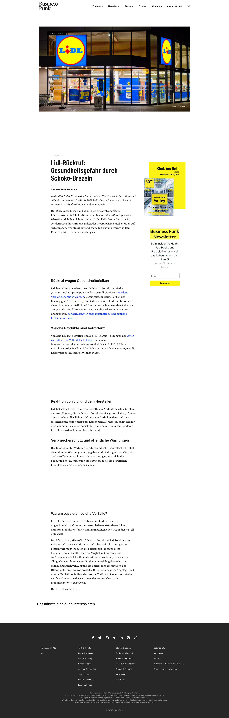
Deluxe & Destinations (56, 33)
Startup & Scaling (123, 648)
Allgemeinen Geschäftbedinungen (169, 664)
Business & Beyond (124, 653)
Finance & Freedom (124, 658)
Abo (42, 653)
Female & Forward (124, 669)
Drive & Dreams (85, 664)
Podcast (129, 6)
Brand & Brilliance (85, 653)
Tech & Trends (84, 648)
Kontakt (157, 658)
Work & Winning (85, 658)
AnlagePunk (121, 674)
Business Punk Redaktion (64, 189)
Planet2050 (121, 680)
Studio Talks (83, 674)
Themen (97, 6)
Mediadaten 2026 (48, 648)
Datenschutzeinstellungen (165, 669)
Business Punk (48, 6)
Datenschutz (159, 648)
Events (142, 6)
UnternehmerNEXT (86, 680)
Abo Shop (156, 6)
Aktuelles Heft (174, 6)
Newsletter (114, 6)
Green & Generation (87, 669)
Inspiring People (85, 685)
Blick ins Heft (168, 168)
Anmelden (165, 283)
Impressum (158, 653)
